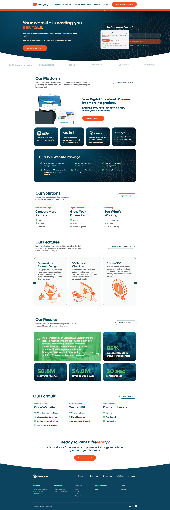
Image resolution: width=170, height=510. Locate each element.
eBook (77, 498)
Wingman (78, 496)
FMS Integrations (59, 489)
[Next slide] (135, 283)
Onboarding (37, 493)
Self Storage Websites (40, 489)
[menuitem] (58, 4)
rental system (90, 269)
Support (36, 496)
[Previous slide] (34, 283)
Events (77, 491)
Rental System (38, 491)
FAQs (76, 493)
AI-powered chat (72, 142)
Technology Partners (61, 491)
